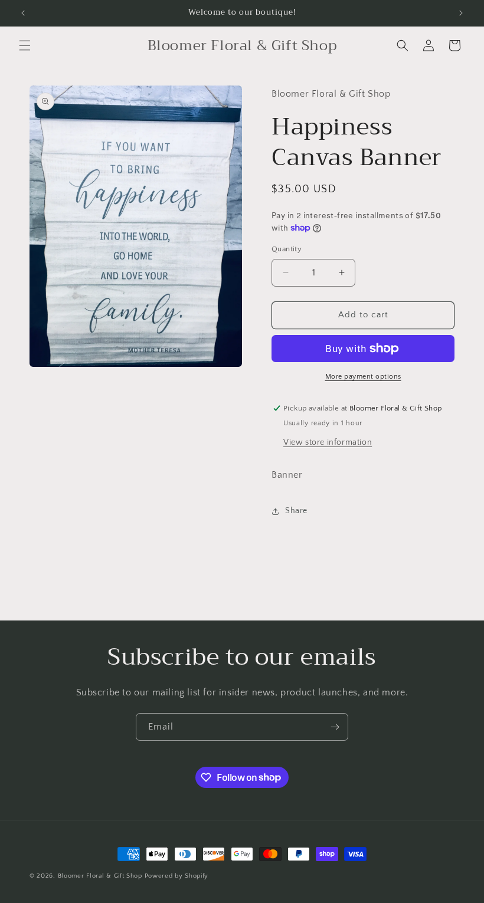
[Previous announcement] (23, 13)
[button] (25, 45)
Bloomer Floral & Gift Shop (100, 875)
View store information (327, 442)
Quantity (287, 249)
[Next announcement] (461, 13)
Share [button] (296, 510)
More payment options (363, 376)
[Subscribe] (335, 727)
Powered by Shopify (177, 875)
